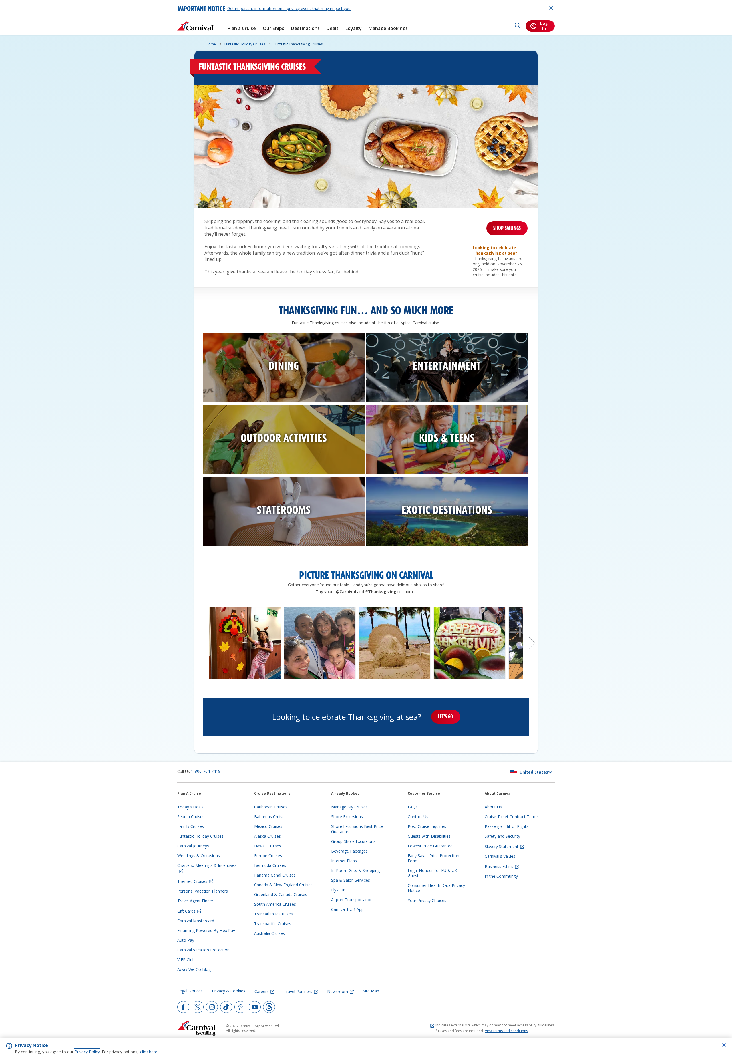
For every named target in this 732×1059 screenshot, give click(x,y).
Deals (333, 28)
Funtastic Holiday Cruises (244, 44)
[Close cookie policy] (724, 1045)
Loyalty (353, 28)
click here (148, 1051)
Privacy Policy (87, 1051)
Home (211, 44)
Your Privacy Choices (427, 900)
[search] (517, 26)
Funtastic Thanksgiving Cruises (298, 44)
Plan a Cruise (242, 28)
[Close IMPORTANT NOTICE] (551, 8)
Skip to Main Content (25, 2)
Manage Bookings (388, 28)
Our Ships (273, 28)
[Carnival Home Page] (195, 26)
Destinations (305, 28)
